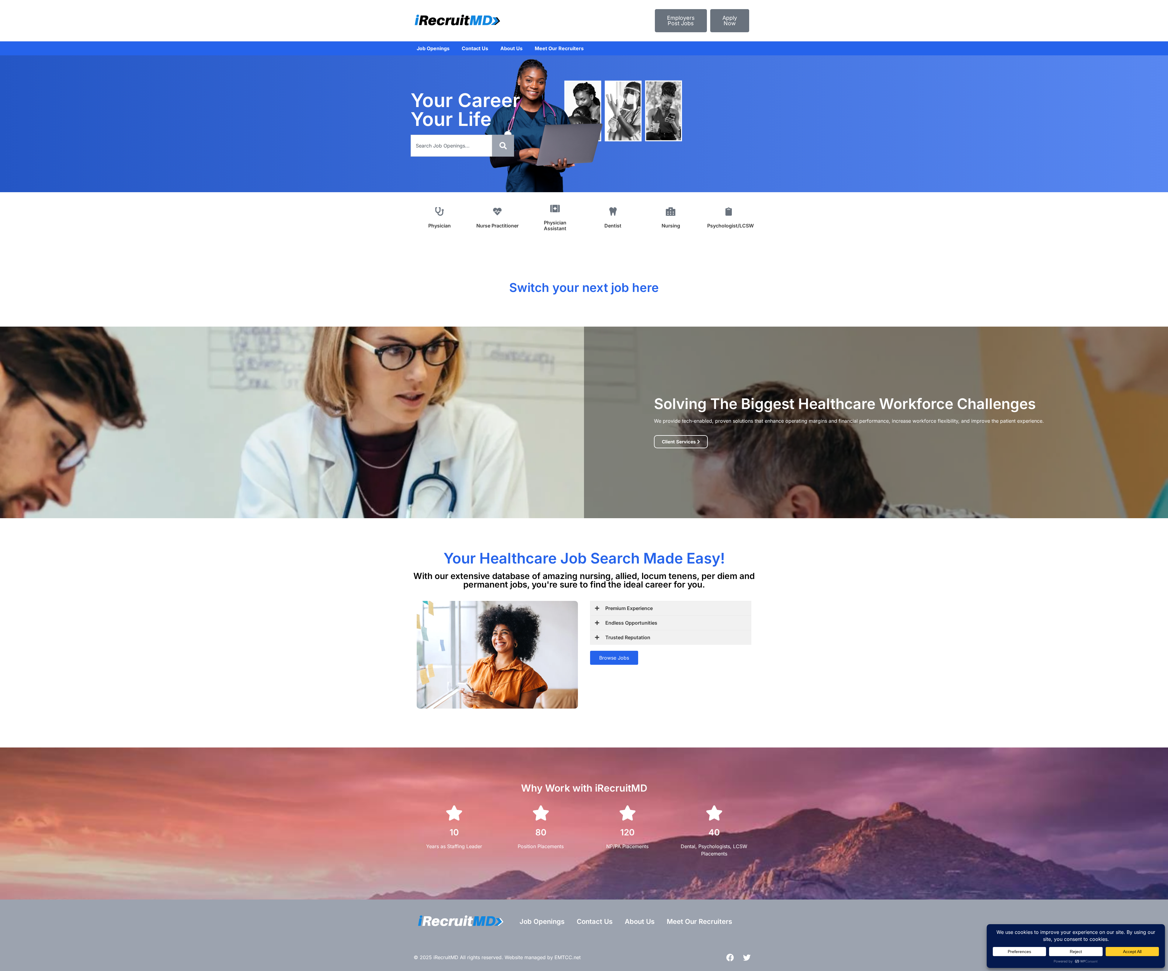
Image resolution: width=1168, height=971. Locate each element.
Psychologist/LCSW (730, 226)
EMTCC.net (567, 957)
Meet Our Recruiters (559, 48)
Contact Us (475, 48)
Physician (439, 226)
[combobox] (451, 146)
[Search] (503, 146)
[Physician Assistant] (555, 208)
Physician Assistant (555, 225)
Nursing (671, 226)
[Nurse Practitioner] (497, 211)
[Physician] (439, 211)
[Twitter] (746, 957)
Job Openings (433, 48)
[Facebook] (730, 957)
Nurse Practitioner (497, 226)
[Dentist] (613, 211)
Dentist (612, 226)
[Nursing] (670, 211)
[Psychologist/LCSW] (728, 211)
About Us (511, 48)
